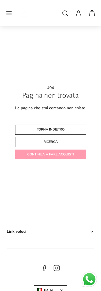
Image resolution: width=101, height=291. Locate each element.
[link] (78, 13)
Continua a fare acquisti (50, 154)
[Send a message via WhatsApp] (89, 279)
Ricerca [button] (50, 141)
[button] (9, 13)
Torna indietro (51, 129)
